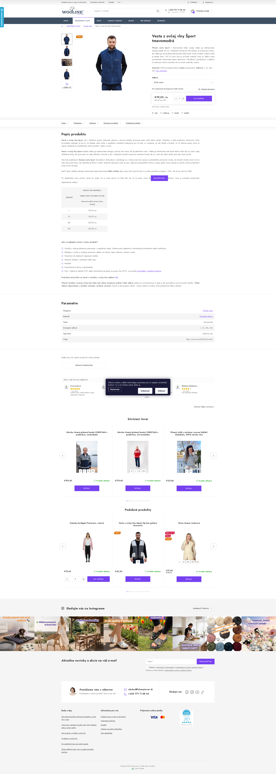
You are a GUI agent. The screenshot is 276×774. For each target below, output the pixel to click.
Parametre (78, 123)
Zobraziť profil (201, 608)
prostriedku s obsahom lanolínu (149, 271)
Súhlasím (161, 391)
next (213, 455)
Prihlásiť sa (205, 661)
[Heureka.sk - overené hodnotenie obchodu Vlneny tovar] (187, 718)
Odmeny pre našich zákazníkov (111, 729)
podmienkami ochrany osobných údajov (189, 667)
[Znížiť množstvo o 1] (176, 99)
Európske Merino (206, 316)
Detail (87, 488)
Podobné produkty (133, 123)
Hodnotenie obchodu (97, 2)
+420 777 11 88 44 (176, 10)
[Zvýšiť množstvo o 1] (183, 99)
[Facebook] (187, 692)
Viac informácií (161, 71)
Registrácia (209, 2)
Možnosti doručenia (208, 89)
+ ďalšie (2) (66, 87)
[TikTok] (202, 692)
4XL (197, 562)
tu (139, 385)
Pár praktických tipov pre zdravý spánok (74, 744)
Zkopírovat (159, 178)
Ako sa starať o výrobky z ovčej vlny (73, 733)
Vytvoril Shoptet (139, 768)
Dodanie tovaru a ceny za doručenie (73, 2)
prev (62, 455)
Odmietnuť (145, 391)
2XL (92, 471)
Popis (63, 123)
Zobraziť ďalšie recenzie (203, 407)
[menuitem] (67, 21)
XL (88, 471)
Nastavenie (114, 389)
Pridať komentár (84, 365)
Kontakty (111, 2)
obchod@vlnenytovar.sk (140, 689)
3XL (138, 562)
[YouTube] (197, 692)
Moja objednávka (106, 733)
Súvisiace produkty (111, 123)
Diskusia (92, 123)
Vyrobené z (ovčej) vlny (69, 738)
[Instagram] (192, 692)
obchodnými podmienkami (165, 667)
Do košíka (199, 98)
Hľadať (158, 11)
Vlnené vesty (208, 310)
